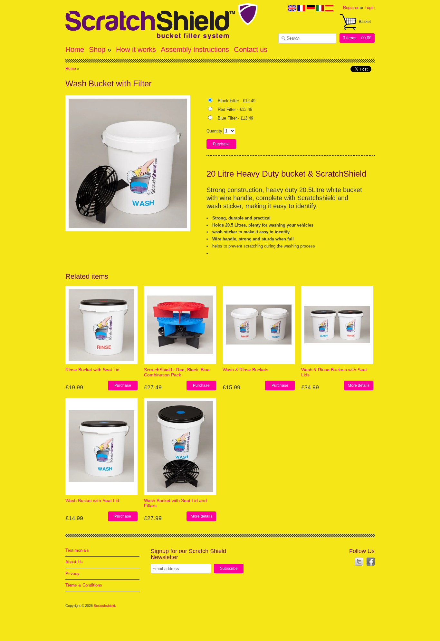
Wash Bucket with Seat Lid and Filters (175, 503)
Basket (365, 21)
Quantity (214, 131)
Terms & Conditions (83, 585)
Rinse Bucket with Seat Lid (92, 369)
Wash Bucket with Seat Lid (92, 500)
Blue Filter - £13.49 (235, 118)
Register (351, 7)
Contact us (250, 49)
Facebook (371, 562)
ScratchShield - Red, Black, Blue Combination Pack (177, 372)
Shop (97, 49)
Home (74, 49)
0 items (350, 37)
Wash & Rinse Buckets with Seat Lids (334, 372)
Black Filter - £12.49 (236, 100)
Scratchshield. (105, 605)
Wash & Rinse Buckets (245, 369)
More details (358, 385)
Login (370, 7)
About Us (74, 561)
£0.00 (366, 37)
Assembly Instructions (195, 49)
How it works (136, 49)
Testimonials (77, 550)
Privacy (72, 573)
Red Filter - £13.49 (235, 109)
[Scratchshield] (161, 37)
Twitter (359, 562)
